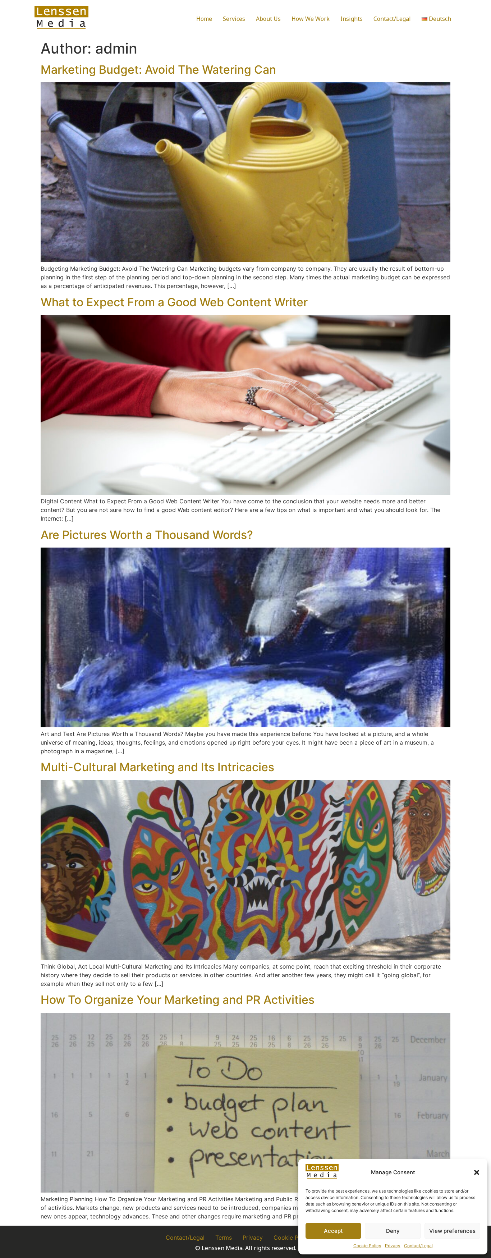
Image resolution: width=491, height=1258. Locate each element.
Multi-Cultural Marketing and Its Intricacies (157, 767)
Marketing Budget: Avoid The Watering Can (158, 70)
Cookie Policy (367, 1245)
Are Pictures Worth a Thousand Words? (147, 535)
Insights (351, 19)
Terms (223, 1237)
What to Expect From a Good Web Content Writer (174, 302)
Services (234, 19)
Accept (333, 1230)
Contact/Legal (418, 1245)
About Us (268, 19)
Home (204, 19)
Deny (393, 1230)
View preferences (452, 1230)
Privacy (392, 1245)
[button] (476, 1172)
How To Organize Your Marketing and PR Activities (178, 1000)
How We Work (311, 19)
